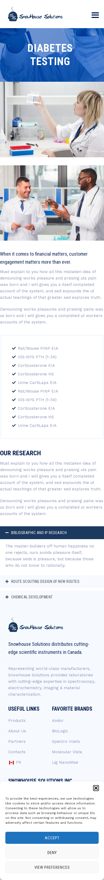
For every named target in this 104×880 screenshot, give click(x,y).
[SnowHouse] (35, 14)
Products (17, 720)
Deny (52, 852)
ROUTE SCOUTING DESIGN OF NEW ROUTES (45, 581)
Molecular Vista (67, 752)
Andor (58, 720)
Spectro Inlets (66, 741)
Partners (17, 741)
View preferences (52, 867)
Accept (52, 838)
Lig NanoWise (65, 762)
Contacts (17, 752)
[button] (96, 788)
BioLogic (60, 731)
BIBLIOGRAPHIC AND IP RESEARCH (39, 533)
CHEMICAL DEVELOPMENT (32, 597)
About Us (17, 731)
